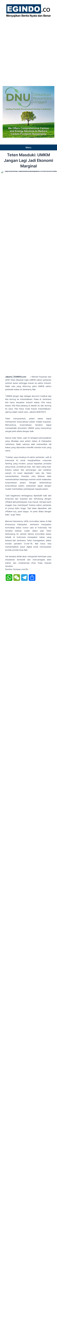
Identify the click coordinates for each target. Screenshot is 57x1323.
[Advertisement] (28, 50)
